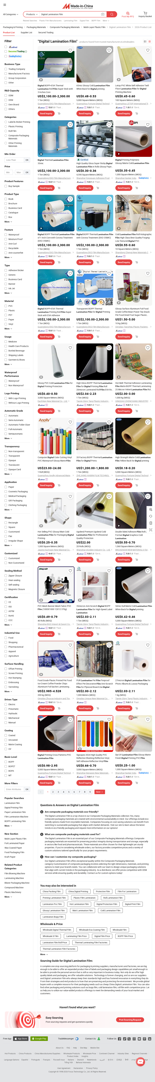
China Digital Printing (78, 891)
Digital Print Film (132, 904)
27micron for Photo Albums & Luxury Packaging (132, 682)
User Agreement (63, 1068)
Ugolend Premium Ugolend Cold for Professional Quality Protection (92, 535)
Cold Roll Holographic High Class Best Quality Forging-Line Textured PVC (133, 237)
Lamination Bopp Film (53, 916)
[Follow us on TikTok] (124, 1038)
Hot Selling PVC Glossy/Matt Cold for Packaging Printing (56, 535)
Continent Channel (106, 1053)
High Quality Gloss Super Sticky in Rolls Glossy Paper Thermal (94, 165)
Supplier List (26, 32)
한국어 (110, 1059)
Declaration (78, 1068)
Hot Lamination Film (79, 904)
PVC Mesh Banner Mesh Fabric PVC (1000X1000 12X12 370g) (54, 608)
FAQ (68, 1047)
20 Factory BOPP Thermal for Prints (94, 459)
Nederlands (91, 1059)
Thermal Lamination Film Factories (59, 948)
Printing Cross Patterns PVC (54, 756)
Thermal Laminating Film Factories (91, 942)
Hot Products (10, 1053)
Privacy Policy (92, 1068)
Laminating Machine (14, 878)
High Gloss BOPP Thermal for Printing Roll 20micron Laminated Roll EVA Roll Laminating (94, 386)
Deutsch (80, 1059)
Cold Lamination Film (110, 910)
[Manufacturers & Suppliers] (77, 6)
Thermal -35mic (53, 161)
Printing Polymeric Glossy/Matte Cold (132, 161)
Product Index (72, 1056)
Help (75, 1047)
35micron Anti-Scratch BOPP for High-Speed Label (94, 609)
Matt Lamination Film (83, 910)
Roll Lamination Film (112, 897)
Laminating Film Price (76, 936)
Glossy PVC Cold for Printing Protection (55, 385)
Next (98, 791)
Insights (85, 1056)
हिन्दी (126, 1059)
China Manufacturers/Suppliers (47, 1053)
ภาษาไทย (135, 1059)
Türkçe (145, 1059)
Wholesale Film (120, 929)
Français (46, 1059)
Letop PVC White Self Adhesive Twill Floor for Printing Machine (132, 88)
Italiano (71, 1059)
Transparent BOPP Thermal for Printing (93, 310)
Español (24, 1059)
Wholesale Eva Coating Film (92, 929)
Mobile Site (94, 1047)
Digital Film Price (102, 936)
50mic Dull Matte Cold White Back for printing (133, 608)
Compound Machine (14, 887)
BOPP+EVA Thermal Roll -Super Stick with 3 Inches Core (55, 89)
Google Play (39, 1038)
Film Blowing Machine (15, 873)
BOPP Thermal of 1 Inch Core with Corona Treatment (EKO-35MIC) (56, 237)
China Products (25, 1053)
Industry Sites (123, 1053)
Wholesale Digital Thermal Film (57, 929)
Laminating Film (70, 20)
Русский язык (59, 1059)
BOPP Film (96, 20)
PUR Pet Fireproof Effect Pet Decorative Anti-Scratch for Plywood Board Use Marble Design (94, 684)
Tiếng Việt (68, 1062)
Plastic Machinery (13, 892)
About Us (59, 1047)
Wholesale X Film (50, 936)
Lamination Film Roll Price (55, 942)
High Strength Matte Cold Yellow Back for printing (133, 459)
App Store (21, 1038)
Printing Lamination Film (54, 897)
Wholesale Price (89, 1053)
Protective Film (103, 891)
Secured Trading (45, 32)
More (42, 954)
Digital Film (84, 20)
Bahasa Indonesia (83, 1062)
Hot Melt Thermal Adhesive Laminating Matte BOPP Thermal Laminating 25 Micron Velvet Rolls (133, 386)
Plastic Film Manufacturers (50, 20)
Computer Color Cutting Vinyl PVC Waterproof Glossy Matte (55, 459)
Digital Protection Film (107, 904)
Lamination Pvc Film (52, 904)
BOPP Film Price (125, 936)
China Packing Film (52, 891)
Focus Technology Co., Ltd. (79, 1071)
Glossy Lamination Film (54, 910)
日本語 (119, 1059)
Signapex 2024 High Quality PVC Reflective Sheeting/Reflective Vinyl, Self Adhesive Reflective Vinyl (93, 758)
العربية (102, 1059)
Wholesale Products (71, 1053)
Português (35, 1059)
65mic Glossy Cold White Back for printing (93, 87)
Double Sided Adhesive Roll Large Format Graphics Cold (133, 535)
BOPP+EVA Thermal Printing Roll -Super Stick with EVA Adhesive (54, 312)
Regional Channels (139, 1053)
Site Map (83, 1047)
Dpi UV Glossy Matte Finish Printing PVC (133, 756)
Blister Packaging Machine (17, 882)
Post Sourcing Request (130, 1020)
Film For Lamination (127, 891)
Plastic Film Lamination (85, 897)
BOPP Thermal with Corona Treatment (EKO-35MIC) (94, 236)
